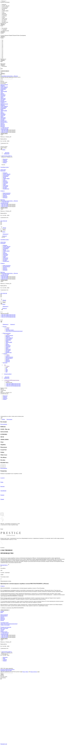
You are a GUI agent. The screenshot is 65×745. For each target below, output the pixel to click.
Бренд (2, 612)
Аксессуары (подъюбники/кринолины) (9, 623)
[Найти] (2, 80)
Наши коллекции (6, 193)
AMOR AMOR (6, 178)
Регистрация (9, 419)
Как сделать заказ (4, 628)
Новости (5, 195)
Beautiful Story (6, 188)
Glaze (4, 179)
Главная (2, 611)
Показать (3, 24)
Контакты (5, 197)
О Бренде (3, 190)
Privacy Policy (25, 671)
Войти (3, 419)
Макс (4, 658)
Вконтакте (5, 159)
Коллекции (3, 170)
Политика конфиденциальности (7, 669)
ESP (6, 220)
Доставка (3, 629)
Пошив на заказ (4, 631)
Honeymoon (5, 181)
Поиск (2, 674)
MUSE (4, 177)
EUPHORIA (5, 176)
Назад (8, 327)
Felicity (4, 184)
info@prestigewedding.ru (7, 155)
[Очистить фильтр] (1, 72)
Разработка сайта (6, 670)
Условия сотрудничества (6, 627)
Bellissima (5, 172)
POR (4, 220)
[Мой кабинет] (1, 322)
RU (6, 368)
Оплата (2, 630)
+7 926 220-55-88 (5, 127)
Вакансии (5, 196)
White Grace (5, 185)
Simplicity (5, 180)
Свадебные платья (4, 622)
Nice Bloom (5, 186)
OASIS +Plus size (6, 174)
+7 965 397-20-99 (4, 131)
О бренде (8, 355)
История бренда (6, 194)
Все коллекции (4, 424)
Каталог (7, 328)
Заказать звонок (4, 133)
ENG (2, 220)
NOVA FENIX (6, 175)
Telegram (5, 160)
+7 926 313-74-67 (4, 132)
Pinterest (4, 162)
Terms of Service (33, 671)
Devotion (5, 187)
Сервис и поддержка (5, 624)
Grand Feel (5, 183)
